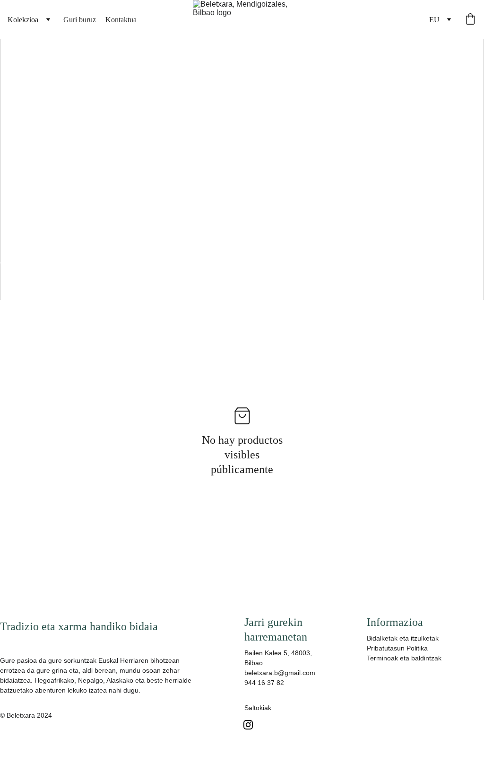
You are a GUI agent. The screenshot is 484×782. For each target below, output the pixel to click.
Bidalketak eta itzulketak (403, 638)
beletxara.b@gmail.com (279, 673)
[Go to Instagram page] (248, 724)
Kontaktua (121, 20)
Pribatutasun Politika (397, 648)
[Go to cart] (470, 20)
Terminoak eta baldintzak (404, 658)
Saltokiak (257, 708)
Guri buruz (79, 20)
